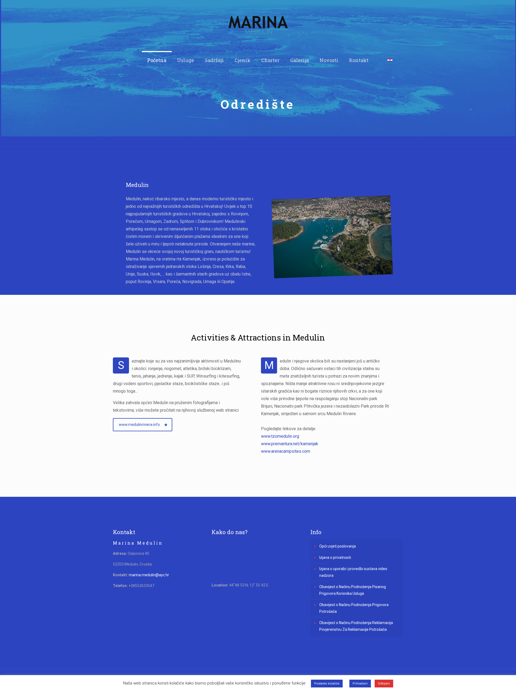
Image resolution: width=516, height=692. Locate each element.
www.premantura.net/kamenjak (289, 443)
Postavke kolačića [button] (326, 683)
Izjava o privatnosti (335, 557)
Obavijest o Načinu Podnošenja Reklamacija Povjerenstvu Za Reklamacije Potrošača (356, 626)
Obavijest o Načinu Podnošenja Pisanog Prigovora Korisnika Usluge (352, 590)
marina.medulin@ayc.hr (149, 575)
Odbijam (384, 683)
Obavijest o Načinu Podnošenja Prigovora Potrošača (354, 608)
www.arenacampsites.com (285, 451)
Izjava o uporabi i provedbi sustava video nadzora (353, 572)
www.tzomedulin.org (280, 436)
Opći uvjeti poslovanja (337, 546)
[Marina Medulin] (258, 26)
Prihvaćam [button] (360, 683)
